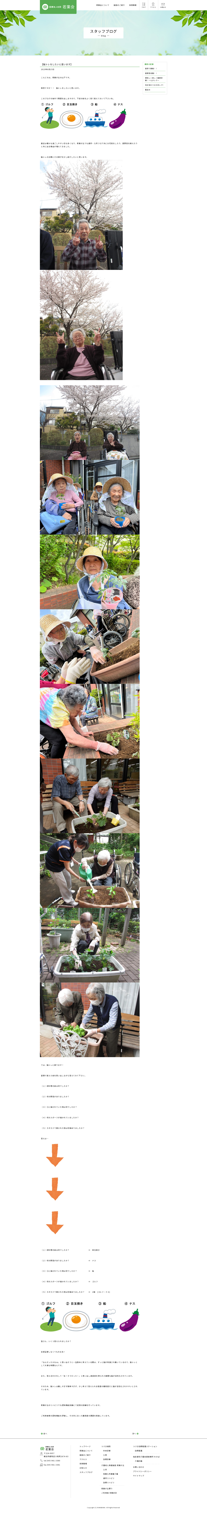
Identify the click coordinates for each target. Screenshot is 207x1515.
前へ (45, 1433)
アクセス (153, 7)
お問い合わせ (138, 1467)
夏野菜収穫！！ (151, 73)
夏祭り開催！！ (151, 68)
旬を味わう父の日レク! (154, 85)
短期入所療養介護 (110, 1474)
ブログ (144, 7)
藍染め (147, 90)
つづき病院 (106, 1446)
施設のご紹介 (119, 5)
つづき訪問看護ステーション (145, 1446)
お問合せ (163, 7)
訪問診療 (107, 1459)
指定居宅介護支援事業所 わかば (146, 1456)
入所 (105, 1469)
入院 (105, 1455)
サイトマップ (138, 1475)
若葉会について (102, 5)
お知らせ (83, 1468)
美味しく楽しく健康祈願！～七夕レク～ (154, 79)
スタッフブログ (86, 1472)
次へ (134, 1433)
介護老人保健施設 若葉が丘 (112, 1465)
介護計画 (138, 1461)
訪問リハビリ (108, 1482)
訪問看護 (138, 1450)
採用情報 (133, 5)
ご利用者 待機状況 (109, 1493)
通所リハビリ (108, 1478)
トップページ (85, 1446)
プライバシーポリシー (142, 1471)
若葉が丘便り (107, 1488)
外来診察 (107, 1450)
